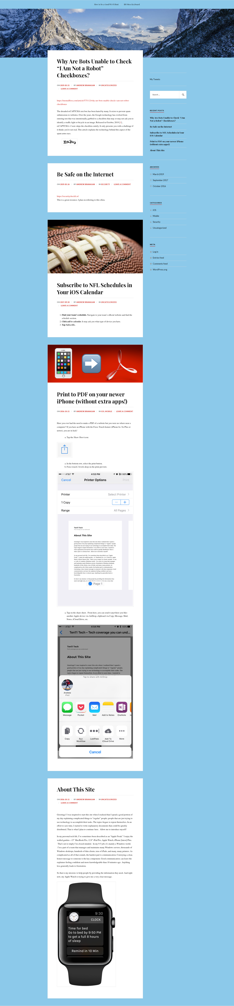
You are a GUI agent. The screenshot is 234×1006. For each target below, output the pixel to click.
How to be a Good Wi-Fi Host (106, 4)
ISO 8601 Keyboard (132, 4)
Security (105, 184)
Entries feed (158, 257)
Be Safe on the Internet (85, 174)
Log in (155, 251)
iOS (102, 411)
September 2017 (160, 180)
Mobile (108, 411)
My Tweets (155, 79)
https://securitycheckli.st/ (68, 196)
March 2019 (158, 174)
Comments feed (160, 263)
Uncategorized (109, 85)
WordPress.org (160, 269)
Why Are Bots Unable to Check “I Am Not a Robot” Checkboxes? (94, 68)
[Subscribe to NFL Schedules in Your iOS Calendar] (95, 272)
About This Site (76, 789)
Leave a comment (69, 89)
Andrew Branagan (85, 85)
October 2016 (159, 186)
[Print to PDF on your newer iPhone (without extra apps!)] (95, 381)
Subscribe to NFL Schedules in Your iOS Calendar (94, 288)
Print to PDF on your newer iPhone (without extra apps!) (92, 398)
